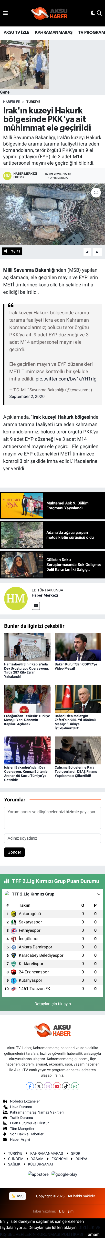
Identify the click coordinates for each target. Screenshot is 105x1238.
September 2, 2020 (27, 396)
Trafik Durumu (21, 1117)
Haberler (11, 102)
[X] (39, 1086)
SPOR (75, 1153)
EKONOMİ (60, 1159)
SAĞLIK (14, 1164)
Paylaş (15, 251)
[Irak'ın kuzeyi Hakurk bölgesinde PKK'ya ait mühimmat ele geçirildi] (52, 214)
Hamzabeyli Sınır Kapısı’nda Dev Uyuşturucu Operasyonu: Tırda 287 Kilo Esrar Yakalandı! (26, 670)
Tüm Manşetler (22, 1129)
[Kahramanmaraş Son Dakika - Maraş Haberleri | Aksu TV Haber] (49, 13)
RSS (19, 1196)
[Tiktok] (66, 1086)
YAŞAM (37, 1159)
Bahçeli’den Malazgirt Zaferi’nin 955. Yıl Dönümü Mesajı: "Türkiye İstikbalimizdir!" (75, 722)
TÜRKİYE (33, 102)
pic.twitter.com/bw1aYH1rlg (66, 379)
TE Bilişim (65, 1211)
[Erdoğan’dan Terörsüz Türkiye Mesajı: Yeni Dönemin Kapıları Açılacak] (27, 698)
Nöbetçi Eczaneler (25, 1101)
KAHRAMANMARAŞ (53, 32)
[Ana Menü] (5, 13)
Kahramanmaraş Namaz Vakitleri (37, 1112)
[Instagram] (48, 1086)
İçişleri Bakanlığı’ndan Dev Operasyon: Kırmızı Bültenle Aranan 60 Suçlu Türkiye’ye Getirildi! (26, 773)
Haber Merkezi (45, 595)
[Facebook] (30, 1086)
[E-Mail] (36, 606)
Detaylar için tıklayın (52, 1003)
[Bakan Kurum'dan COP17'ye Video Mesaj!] (78, 646)
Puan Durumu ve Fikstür (29, 1123)
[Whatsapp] (75, 1086)
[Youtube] (57, 1086)
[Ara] (99, 13)
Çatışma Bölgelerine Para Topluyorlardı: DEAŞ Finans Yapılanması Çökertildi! (76, 771)
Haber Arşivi (20, 1139)
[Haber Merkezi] (16, 598)
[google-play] (64, 1175)
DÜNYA (81, 1159)
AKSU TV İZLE (16, 32)
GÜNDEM (15, 1159)
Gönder (14, 852)
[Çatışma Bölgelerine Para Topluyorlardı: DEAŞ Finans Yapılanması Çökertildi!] (78, 750)
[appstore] (39, 1175)
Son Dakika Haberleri (27, 1134)
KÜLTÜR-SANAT (41, 1164)
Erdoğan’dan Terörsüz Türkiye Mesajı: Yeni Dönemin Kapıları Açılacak (27, 720)
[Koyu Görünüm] (93, 13)
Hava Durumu (21, 1107)
